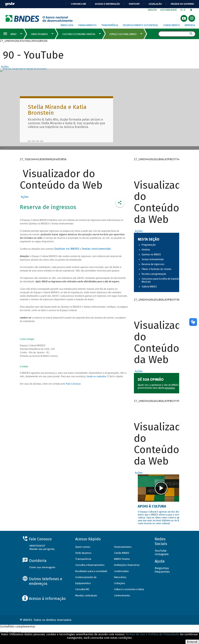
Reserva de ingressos (153, 264)
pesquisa (170, 388)
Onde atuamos (83, 552)
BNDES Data (67, 25)
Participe (134, 4)
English (152, 10)
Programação (149, 244)
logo (39, 18)
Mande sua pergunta (41, 549)
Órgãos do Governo (182, 4)
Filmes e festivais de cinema (156, 269)
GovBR (10, 4)
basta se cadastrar (96, 376)
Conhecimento (171, 25)
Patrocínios (120, 577)
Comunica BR (78, 4)
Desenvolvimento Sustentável (140, 25)
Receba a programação (154, 274)
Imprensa (190, 25)
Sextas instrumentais (153, 259)
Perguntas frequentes (162, 569)
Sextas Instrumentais (96, 248)
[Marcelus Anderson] (33, 141)
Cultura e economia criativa (129, 589)
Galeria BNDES (149, 286)
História (146, 249)
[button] (4, 66)
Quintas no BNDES (66, 248)
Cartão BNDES (121, 552)
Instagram (162, 554)
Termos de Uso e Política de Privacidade (152, 634)
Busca (154, 34)
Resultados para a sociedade (91, 571)
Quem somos (82, 546)
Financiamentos (87, 25)
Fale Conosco (73, 383)
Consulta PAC (82, 589)
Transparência (109, 25)
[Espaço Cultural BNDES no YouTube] (41, 141)
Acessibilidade (168, 10)
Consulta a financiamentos (90, 565)
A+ (182, 10)
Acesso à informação (107, 4)
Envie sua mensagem (42, 567)
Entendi (192, 642)
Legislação (155, 4)
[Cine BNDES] (37, 141)
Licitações (119, 583)
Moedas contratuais (86, 595)
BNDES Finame (122, 558)
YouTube (161, 550)
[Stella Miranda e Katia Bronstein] (29, 141)
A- (185, 10)
